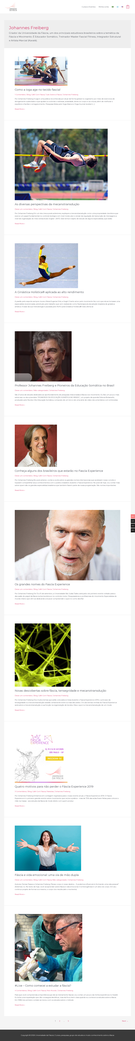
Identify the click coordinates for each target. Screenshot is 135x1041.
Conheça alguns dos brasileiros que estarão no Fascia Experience (59, 471)
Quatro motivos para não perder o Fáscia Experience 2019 (54, 786)
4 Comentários (21, 991)
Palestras (50, 791)
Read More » (20, 109)
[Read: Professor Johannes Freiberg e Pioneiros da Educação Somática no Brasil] (43, 356)
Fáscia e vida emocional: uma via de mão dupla (47, 875)
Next (125, 1021)
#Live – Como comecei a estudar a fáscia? (43, 985)
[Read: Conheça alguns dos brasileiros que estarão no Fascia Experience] (36, 446)
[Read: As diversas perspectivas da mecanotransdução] (61, 164)
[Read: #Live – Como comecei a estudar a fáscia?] (48, 948)
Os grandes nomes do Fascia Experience (42, 584)
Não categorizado (41, 390)
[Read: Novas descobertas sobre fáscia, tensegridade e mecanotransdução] (43, 655)
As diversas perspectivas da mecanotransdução (47, 204)
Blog (29, 95)
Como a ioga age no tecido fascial (37, 89)
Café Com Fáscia (38, 95)
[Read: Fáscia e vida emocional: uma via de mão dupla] (48, 848)
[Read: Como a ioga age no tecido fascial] (41, 71)
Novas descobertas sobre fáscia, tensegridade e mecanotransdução (60, 690)
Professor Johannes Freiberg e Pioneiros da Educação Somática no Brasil (64, 385)
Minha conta (104, 7)
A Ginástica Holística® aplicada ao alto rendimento (49, 292)
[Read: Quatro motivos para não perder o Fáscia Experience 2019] (41, 756)
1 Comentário (20, 95)
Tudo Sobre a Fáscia (53, 95)
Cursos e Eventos (88, 7)
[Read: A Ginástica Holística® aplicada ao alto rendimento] (46, 265)
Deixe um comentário (23, 209)
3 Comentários (20, 791)
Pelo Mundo (52, 991)
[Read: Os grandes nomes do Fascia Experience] (67, 545)
